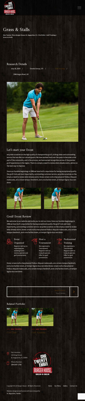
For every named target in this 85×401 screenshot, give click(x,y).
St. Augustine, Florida (14, 393)
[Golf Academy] (49, 311)
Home (50, 386)
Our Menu (57, 386)
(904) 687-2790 (16, 365)
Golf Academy (39, 332)
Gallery (65, 386)
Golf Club (11, 332)
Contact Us (73, 386)
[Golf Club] (24, 311)
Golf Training (60, 68)
